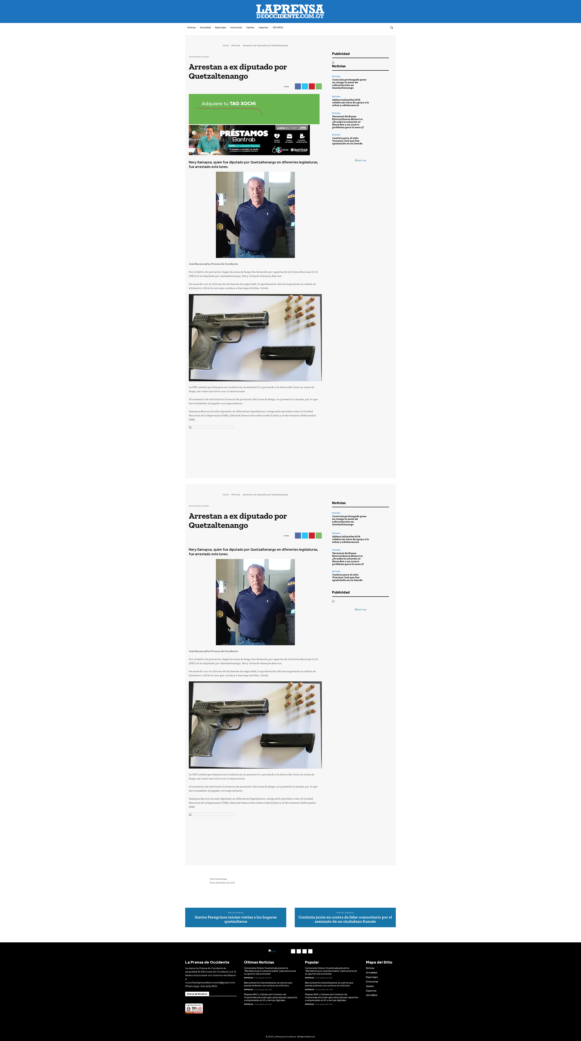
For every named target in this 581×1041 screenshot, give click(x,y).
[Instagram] (373, 27)
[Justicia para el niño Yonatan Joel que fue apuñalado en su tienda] (380, 139)
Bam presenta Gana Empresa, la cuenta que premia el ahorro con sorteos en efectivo (268, 984)
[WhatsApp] (319, 86)
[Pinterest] (312, 86)
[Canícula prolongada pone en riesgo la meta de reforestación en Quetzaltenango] (380, 82)
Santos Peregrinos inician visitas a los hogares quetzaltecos (236, 919)
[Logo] (277, 951)
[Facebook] (368, 27)
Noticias (235, 45)
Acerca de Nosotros (197, 994)
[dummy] (255, 444)
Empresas (248, 978)
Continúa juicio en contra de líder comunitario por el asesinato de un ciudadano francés (345, 919)
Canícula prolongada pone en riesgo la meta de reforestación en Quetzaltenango (349, 83)
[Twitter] (305, 86)
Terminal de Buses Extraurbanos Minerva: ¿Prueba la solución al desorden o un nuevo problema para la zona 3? (348, 122)
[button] (391, 27)
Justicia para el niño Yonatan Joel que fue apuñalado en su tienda (347, 140)
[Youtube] (384, 27)
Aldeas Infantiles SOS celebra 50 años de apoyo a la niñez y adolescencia (350, 102)
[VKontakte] (379, 27)
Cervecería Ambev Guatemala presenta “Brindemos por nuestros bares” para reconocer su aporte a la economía (270, 970)
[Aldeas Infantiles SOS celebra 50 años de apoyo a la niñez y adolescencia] (380, 101)
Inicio (226, 45)
